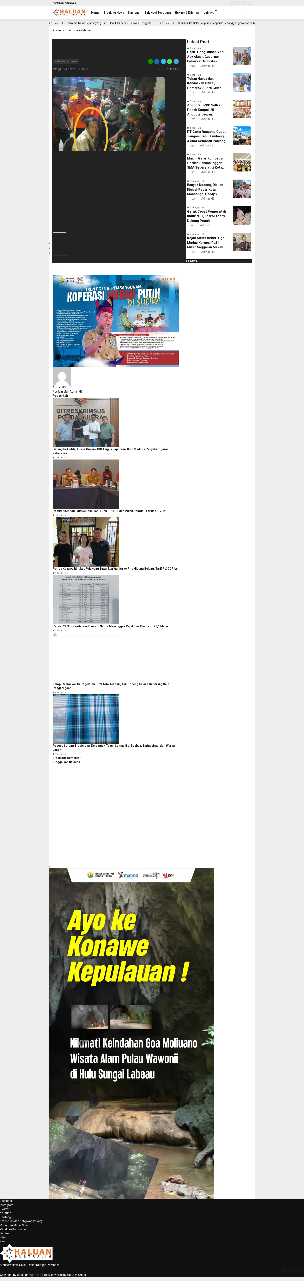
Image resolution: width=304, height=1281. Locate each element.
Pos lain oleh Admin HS (68, 391)
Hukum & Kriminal (187, 12)
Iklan (3, 1237)
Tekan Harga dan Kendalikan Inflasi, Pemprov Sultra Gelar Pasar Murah (204, 83)
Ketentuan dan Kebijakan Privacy (21, 1221)
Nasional (134, 12)
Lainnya (209, 12)
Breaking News (114, 12)
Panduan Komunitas (13, 1229)
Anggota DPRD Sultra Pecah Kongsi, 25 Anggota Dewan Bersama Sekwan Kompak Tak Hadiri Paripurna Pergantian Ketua (204, 110)
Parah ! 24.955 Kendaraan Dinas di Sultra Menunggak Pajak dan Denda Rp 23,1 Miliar (110, 626)
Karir (3, 1241)
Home (95, 12)
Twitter (5, 1209)
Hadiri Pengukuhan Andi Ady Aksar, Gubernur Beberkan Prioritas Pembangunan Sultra (205, 57)
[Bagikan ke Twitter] (163, 61)
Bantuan (5, 1233)
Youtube (5, 1213)
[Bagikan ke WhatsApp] (169, 61)
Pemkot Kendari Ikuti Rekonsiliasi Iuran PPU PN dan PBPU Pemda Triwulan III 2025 (109, 511)
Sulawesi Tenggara (158, 12)
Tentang (5, 1217)
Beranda (58, 30)
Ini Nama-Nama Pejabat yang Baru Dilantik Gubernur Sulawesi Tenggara (109, 23)
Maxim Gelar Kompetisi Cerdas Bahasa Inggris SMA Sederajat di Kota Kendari (205, 163)
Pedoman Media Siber (14, 1225)
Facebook (6, 1200)
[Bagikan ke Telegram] (176, 61)
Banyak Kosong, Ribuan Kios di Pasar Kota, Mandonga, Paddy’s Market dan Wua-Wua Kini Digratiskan (205, 189)
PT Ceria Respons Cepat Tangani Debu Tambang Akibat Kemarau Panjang (206, 136)
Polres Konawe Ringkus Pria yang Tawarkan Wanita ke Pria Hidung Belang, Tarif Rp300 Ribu (115, 568)
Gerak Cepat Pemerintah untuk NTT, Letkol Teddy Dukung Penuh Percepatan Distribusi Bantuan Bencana (206, 216)
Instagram (6, 1205)
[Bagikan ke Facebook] (157, 61)
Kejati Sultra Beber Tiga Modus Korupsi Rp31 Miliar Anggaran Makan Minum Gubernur (205, 243)
